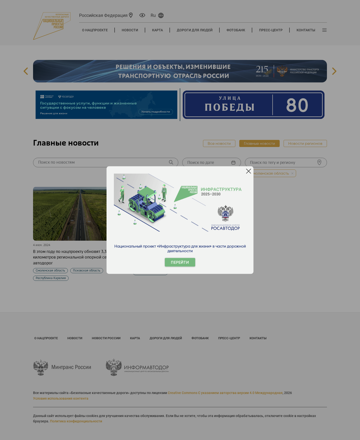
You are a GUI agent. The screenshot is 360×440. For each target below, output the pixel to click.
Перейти (180, 262)
